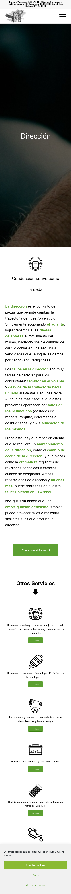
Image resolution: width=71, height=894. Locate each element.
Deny (35, 875)
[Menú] (61, 16)
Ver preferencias (35, 885)
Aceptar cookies (35, 865)
